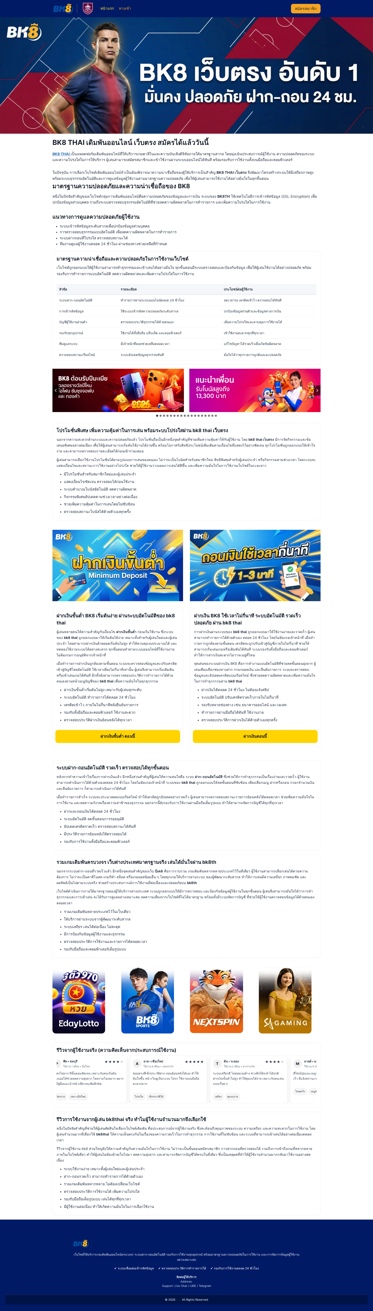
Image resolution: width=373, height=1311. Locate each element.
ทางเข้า (125, 8)
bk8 (178, 1299)
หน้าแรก (107, 8)
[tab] (157, 416)
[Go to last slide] (55, 390)
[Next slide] (317, 390)
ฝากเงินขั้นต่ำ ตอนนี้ (118, 736)
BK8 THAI (61, 154)
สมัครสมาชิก (306, 8)
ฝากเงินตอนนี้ (255, 736)
